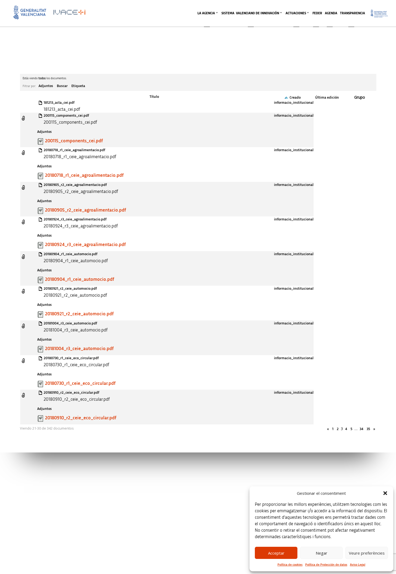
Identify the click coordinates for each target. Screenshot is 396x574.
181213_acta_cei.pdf (59, 103)
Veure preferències (367, 553)
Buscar (62, 86)
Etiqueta (78, 86)
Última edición (327, 97)
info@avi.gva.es (147, 484)
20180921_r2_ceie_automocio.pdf (70, 289)
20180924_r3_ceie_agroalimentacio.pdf (75, 219)
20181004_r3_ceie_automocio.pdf (70, 323)
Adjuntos (46, 86)
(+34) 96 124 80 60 (149, 546)
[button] (385, 493)
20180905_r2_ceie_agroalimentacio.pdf (75, 185)
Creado (295, 97)
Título (154, 97)
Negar (321, 553)
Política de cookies (290, 564)
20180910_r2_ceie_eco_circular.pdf (71, 393)
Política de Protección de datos (326, 564)
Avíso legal (285, 477)
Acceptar (276, 553)
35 (368, 429)
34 (361, 429)
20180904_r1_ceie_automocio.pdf (70, 254)
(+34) (149, 512)
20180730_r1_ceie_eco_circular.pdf (71, 358)
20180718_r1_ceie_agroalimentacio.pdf (74, 150)
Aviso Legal (357, 564)
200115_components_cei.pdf (66, 115)
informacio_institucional (294, 103)
